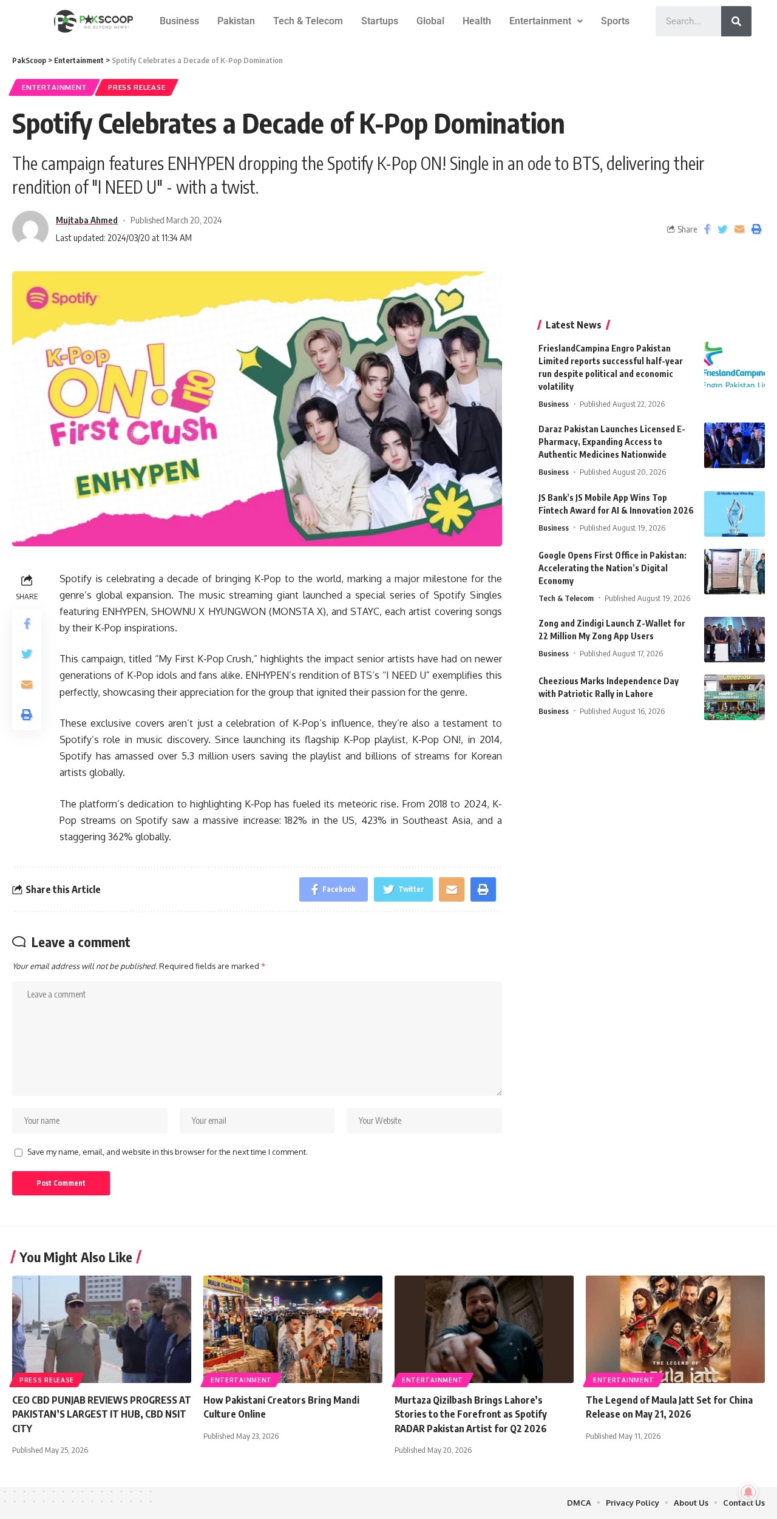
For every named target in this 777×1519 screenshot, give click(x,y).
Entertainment (540, 21)
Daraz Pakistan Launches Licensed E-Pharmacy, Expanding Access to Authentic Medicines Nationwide (611, 442)
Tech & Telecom (308, 21)
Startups (379, 21)
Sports (615, 21)
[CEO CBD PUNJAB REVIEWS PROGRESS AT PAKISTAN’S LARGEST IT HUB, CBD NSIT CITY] (101, 1329)
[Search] (736, 21)
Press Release (136, 87)
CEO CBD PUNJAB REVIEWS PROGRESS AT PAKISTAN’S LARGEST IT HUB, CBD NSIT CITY (101, 1414)
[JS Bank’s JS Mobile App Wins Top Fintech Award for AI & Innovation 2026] (734, 514)
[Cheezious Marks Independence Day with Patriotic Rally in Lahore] (734, 697)
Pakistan (236, 21)
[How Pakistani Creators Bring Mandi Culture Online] (292, 1329)
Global (430, 21)
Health (477, 21)
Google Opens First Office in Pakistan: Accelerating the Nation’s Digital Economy (612, 568)
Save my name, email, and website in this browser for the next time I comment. (167, 1152)
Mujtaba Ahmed (87, 219)
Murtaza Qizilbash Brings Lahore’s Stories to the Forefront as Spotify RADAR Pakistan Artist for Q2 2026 (471, 1414)
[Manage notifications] (748, 1492)
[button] (546, 21)
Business (179, 21)
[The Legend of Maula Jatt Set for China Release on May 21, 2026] (675, 1329)
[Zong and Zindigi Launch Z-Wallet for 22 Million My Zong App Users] (734, 639)
